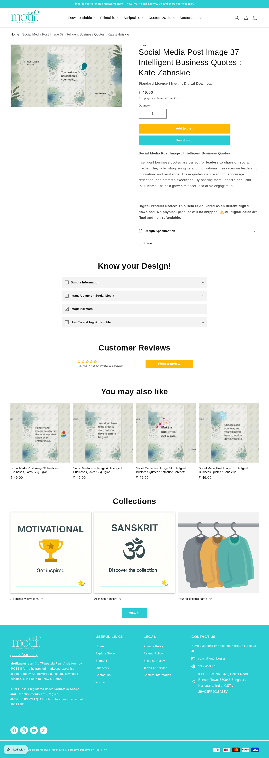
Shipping (144, 98)
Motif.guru (58, 750)
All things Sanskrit (105, 598)
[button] (82, 17)
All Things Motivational (24, 598)
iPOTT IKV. (101, 750)
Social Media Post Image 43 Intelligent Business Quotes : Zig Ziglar (97, 470)
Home (14, 34)
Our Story (102, 667)
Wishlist (101, 682)
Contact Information (157, 675)
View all (134, 613)
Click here (47, 699)
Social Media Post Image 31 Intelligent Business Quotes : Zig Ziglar (34, 470)
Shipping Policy (154, 660)
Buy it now (184, 140)
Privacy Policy (154, 646)
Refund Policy (153, 653)
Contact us (103, 675)
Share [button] (147, 243)
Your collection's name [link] (193, 598)
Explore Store (105, 653)
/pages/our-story (24, 655)
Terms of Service (155, 667)
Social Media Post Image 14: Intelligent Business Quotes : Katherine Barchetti (161, 470)
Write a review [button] (169, 363)
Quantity (144, 105)
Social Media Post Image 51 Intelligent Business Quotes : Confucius (223, 470)
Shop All (101, 660)
